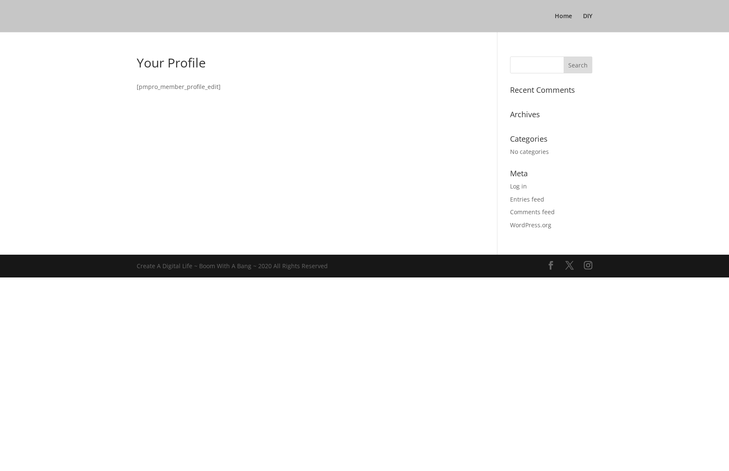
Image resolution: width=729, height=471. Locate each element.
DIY (587, 16)
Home (563, 16)
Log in (518, 186)
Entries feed (527, 199)
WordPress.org (530, 225)
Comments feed (532, 212)
